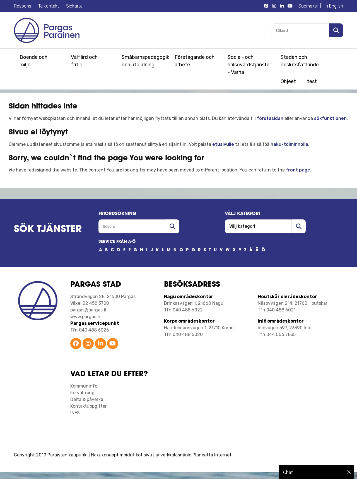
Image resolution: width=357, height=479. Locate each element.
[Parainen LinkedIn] (100, 344)
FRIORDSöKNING (117, 214)
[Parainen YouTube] (112, 344)
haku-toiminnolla (289, 144)
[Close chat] (349, 472)
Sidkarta (74, 6)
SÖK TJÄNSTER (48, 229)
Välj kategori (242, 214)
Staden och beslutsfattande (300, 61)
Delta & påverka (86, 399)
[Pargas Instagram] (274, 6)
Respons (22, 6)
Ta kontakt (48, 6)
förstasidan (270, 118)
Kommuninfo (83, 386)
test (312, 81)
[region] (316, 472)
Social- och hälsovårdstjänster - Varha (249, 64)
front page (298, 170)
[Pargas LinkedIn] (282, 6)
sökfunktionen (330, 118)
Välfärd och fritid (84, 61)
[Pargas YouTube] (290, 6)
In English (334, 6)
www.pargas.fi (85, 316)
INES (75, 412)
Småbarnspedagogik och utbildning (144, 61)
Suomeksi (308, 6)
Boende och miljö (33, 61)
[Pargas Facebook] (266, 6)
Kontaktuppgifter (88, 406)
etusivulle (223, 144)
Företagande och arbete (194, 61)
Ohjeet (288, 81)
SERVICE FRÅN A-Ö (117, 242)
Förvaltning (82, 392)
